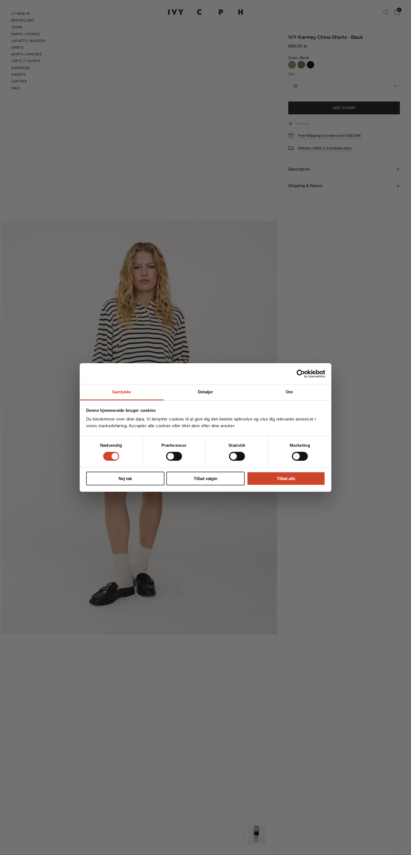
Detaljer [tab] (205, 391)
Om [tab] (289, 391)
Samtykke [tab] (121, 391)
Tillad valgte (205, 478)
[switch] (174, 456)
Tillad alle (286, 478)
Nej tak (125, 478)
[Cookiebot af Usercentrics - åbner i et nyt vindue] (300, 373)
